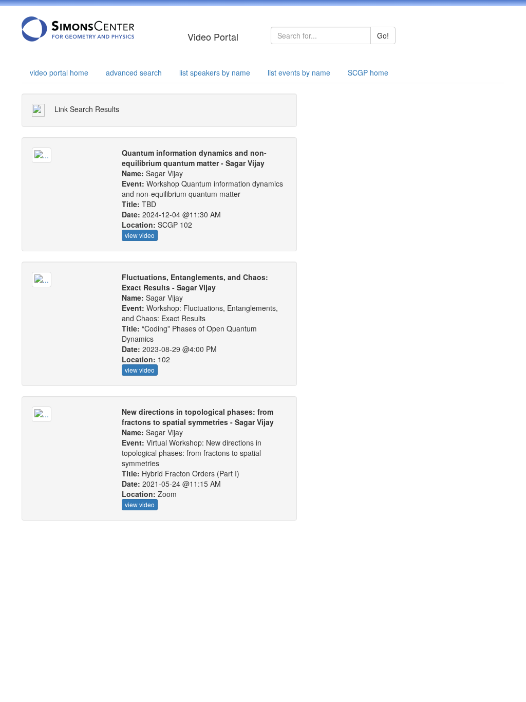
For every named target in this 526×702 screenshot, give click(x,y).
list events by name (299, 72)
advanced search (134, 72)
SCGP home (368, 72)
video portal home (59, 72)
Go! (383, 35)
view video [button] (140, 235)
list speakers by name (214, 72)
